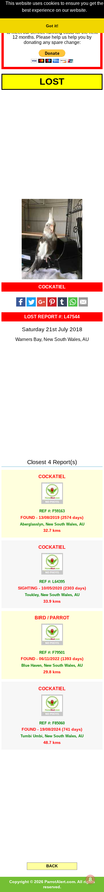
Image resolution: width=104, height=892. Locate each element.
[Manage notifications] (90, 879)
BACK (52, 866)
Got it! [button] (52, 26)
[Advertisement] (52, 143)
